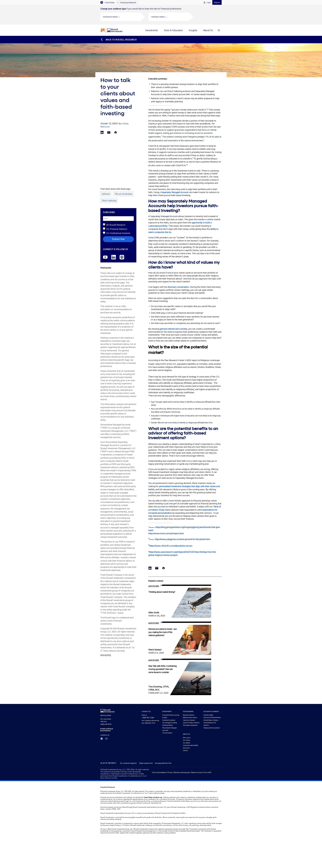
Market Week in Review (211, 720)
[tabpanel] (161, 15)
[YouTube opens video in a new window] (105, 257)
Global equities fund (145, 763)
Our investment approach (128, 763)
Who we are (186, 738)
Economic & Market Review (212, 717)
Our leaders (186, 743)
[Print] (115, 132)
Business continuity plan (182, 772)
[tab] (108, 2)
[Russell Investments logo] (111, 30)
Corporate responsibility (190, 745)
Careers (185, 750)
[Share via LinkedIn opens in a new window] (102, 132)
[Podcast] (122, 257)
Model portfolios (167, 725)
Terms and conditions (159, 772)
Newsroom (186, 748)
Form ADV (207, 772)
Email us (144, 715)
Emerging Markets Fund (163, 763)
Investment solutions (168, 720)
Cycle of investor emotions (191, 723)
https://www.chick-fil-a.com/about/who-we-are (170, 545)
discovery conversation (178, 287)
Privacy (170, 772)
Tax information (167, 733)
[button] (120, 17)
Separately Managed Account (174, 192)
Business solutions (188, 715)
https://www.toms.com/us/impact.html (166, 533)
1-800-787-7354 (148, 718)
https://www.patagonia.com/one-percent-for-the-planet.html (182, 539)
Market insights (208, 715)
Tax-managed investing (169, 723)
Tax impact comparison (190, 725)
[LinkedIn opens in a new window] (113, 257)
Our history (186, 740)
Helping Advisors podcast (211, 728)
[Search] (219, 30)
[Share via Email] (108, 132)
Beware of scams (197, 772)
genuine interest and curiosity (173, 328)
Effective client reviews (190, 717)
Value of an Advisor (189, 720)
